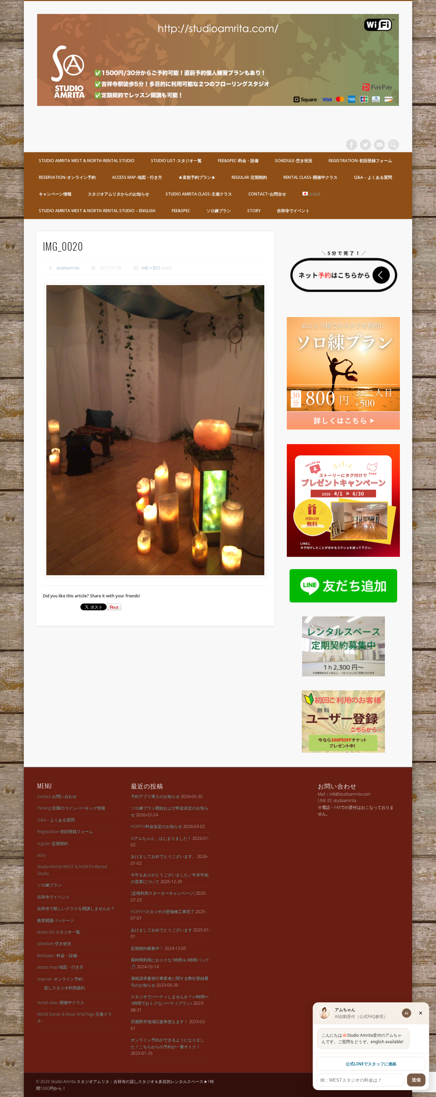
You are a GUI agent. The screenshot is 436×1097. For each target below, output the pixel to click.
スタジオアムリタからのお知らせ (118, 194)
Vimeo (379, 144)
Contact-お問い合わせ (57, 796)
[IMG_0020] (155, 430)
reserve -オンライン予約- (60, 979)
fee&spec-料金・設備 (238, 160)
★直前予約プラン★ (196, 177)
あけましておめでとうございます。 (163, 856)
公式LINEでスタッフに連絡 (371, 1064)
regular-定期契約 (249, 177)
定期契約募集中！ (147, 948)
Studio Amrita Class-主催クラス (199, 194)
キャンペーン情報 (55, 194)
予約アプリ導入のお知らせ (155, 796)
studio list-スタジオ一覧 (176, 160)
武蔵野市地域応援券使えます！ (159, 1021)
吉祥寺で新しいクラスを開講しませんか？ (76, 908)
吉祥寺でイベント (293, 211)
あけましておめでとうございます (161, 930)
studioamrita (68, 268)
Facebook (351, 144)
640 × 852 (150, 268)
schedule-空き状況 (293, 160)
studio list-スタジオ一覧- (59, 932)
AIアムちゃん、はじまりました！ (161, 838)
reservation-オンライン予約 (67, 177)
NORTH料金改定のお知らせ (156, 826)
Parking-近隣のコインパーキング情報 (71, 808)
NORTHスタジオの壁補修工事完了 (162, 911)
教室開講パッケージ (55, 920)
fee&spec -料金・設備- (57, 955)
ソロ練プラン (218, 211)
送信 (416, 1079)
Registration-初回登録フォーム (360, 160)
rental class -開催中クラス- (61, 1002)
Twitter (365, 144)
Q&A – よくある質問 (373, 177)
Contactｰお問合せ (267, 194)
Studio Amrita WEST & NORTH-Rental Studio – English (97, 211)
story (254, 211)
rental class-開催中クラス (310, 177)
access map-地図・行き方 (137, 177)
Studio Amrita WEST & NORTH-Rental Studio (87, 160)
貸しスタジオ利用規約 (64, 988)
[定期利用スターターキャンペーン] (163, 893)
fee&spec (181, 211)
